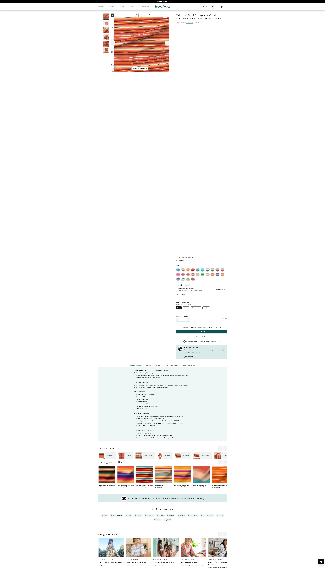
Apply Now (200, 498)
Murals (112, 6)
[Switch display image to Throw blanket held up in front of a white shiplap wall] (106, 50)
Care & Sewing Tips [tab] (153, 365)
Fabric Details (182, 295)
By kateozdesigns (216, 487)
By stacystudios (158, 487)
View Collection (189, 356)
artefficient (189, 22)
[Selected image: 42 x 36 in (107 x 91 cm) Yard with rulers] (106, 17)
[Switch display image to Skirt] (106, 37)
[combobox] (206, 6)
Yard (178, 308)
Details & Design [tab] (136, 365)
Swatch (206, 308)
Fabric (132, 6)
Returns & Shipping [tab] (172, 365)
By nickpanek (102, 489)
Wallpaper (100, 6)
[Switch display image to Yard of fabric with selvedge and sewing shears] (106, 23)
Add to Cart (201, 331)
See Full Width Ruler (139, 69)
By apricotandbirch (197, 489)
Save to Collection (201, 337)
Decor (122, 6)
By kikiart (176, 489)
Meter (186, 308)
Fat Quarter (196, 308)
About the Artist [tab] (189, 365)
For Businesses (145, 6)
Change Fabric (220, 289)
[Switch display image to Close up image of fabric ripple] (106, 44)
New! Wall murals (162, 1)
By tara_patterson (140, 489)
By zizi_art (119, 489)
